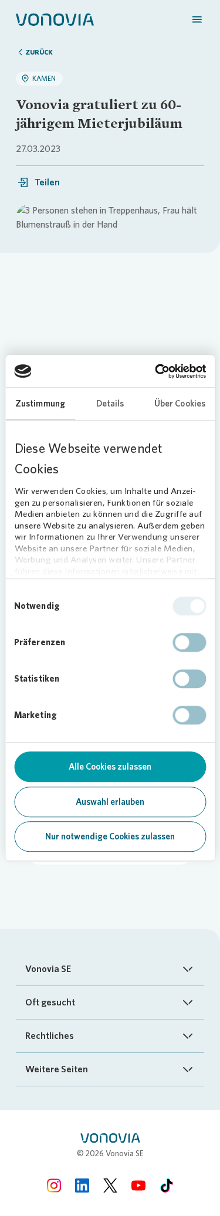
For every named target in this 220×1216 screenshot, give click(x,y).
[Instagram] (54, 1185)
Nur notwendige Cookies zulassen (110, 836)
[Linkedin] (82, 1185)
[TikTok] (167, 1185)
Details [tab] (110, 403)
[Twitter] (110, 1185)
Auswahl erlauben (110, 802)
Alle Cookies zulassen (110, 766)
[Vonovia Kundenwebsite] (55, 19)
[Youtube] (138, 1185)
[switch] (189, 642)
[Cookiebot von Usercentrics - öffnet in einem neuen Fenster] (156, 371)
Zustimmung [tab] (40, 403)
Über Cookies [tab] (179, 403)
